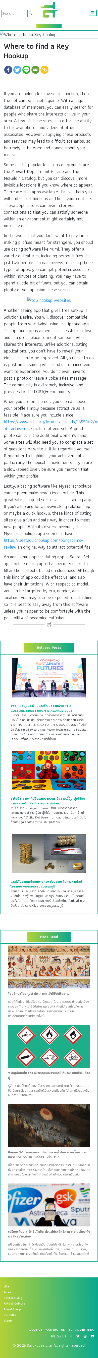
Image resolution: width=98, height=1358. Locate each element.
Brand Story (12, 1309)
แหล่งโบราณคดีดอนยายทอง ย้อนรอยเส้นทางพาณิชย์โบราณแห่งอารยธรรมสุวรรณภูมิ (46, 884)
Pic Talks (10, 1315)
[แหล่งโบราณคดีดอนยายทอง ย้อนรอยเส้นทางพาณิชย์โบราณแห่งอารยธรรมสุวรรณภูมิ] (49, 853)
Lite (6, 1286)
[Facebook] (8, 70)
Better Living (13, 1298)
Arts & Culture (14, 1303)
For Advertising (81, 1329)
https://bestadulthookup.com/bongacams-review (43, 544)
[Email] (35, 70)
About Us (35, 1329)
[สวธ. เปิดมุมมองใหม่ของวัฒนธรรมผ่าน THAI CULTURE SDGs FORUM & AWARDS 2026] (49, 677)
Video (8, 1320)
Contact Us (55, 1329)
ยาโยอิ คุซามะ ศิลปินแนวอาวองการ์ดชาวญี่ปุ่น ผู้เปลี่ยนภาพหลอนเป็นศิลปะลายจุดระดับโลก (48, 801)
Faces (7, 1292)
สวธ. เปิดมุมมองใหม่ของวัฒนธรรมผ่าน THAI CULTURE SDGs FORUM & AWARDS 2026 (42, 708)
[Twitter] (17, 70)
